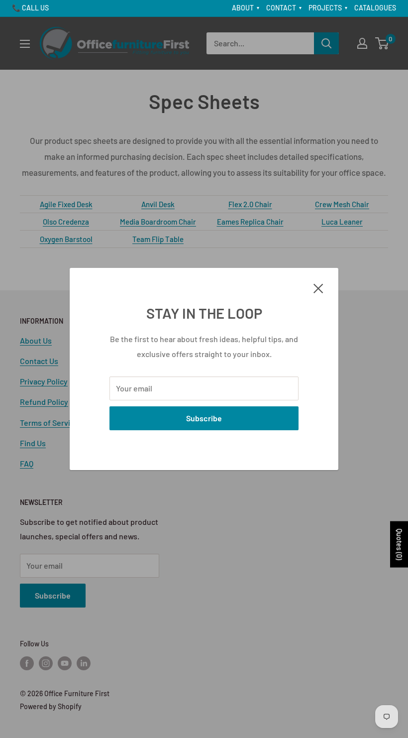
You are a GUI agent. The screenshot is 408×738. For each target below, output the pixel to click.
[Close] (318, 287)
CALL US (35, 7)
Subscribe (204, 418)
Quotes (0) (399, 544)
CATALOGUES (375, 7)
